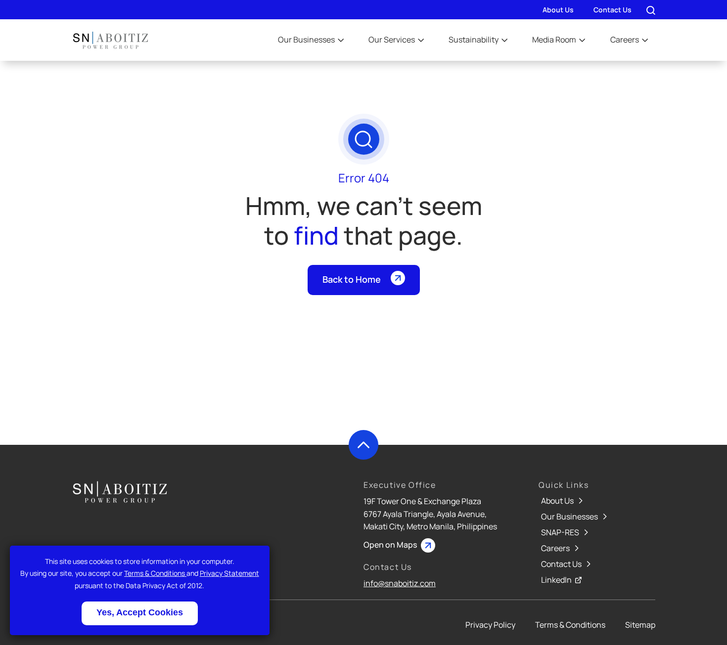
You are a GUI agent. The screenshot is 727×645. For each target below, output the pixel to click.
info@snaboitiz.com (400, 583)
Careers (625, 39)
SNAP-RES (561, 532)
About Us (558, 9)
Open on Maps (391, 544)
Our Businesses (307, 39)
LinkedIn (557, 579)
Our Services (392, 39)
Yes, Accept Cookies (139, 612)
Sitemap (640, 624)
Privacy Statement (229, 573)
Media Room (555, 39)
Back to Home (351, 279)
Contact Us (612, 9)
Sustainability (474, 39)
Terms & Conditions (155, 573)
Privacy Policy (490, 624)
